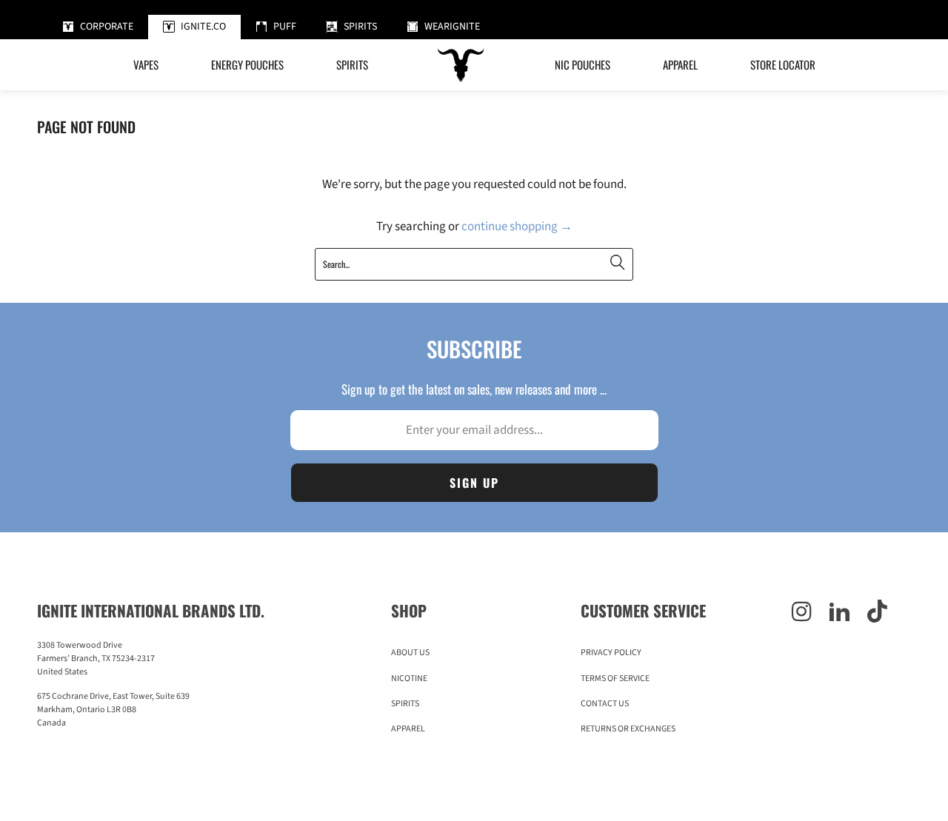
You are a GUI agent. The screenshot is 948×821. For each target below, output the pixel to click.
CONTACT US (605, 703)
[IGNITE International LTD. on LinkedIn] (839, 613)
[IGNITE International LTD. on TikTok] (877, 613)
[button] (247, 64)
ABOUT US (410, 652)
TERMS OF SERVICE (615, 678)
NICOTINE (409, 678)
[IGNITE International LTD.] (461, 65)
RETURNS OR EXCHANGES (628, 729)
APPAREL (408, 729)
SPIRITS (405, 703)
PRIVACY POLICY (611, 652)
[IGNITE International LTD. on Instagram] (802, 613)
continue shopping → (517, 226)
